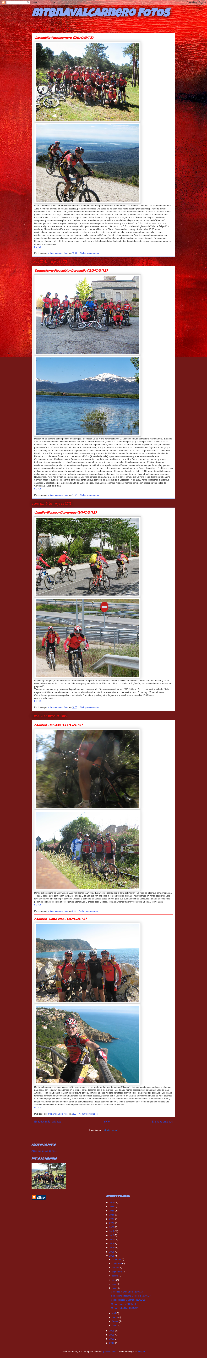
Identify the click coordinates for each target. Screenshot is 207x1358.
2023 (111, 1215)
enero (115, 1325)
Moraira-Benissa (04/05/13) (58, 725)
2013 (111, 1256)
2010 (111, 1339)
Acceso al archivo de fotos (44, 1151)
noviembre (117, 1263)
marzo (115, 1317)
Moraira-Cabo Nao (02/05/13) (60, 918)
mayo (115, 1288)
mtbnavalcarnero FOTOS (100, 14)
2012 (111, 1331)
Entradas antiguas (162, 1121)
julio (114, 1280)
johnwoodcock (110, 1351)
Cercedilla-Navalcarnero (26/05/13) (63, 37)
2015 (111, 1247)
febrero (115, 1321)
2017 (111, 1239)
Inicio (107, 1121)
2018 (111, 1235)
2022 (111, 1219)
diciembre (117, 1259)
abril (114, 1313)
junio (114, 1284)
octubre (116, 1267)
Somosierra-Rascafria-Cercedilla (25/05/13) (71, 270)
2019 (111, 1231)
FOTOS (38, 247)
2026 (111, 1202)
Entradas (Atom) (110, 1130)
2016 (111, 1243)
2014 (111, 1252)
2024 (111, 1211)
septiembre (117, 1271)
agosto (115, 1276)
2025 (111, 1206)
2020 (111, 1227)
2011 (111, 1335)
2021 (111, 1223)
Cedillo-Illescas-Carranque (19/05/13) (65, 512)
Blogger (141, 1351)
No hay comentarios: (90, 253)
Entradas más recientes (47, 1121)
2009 (111, 1343)
